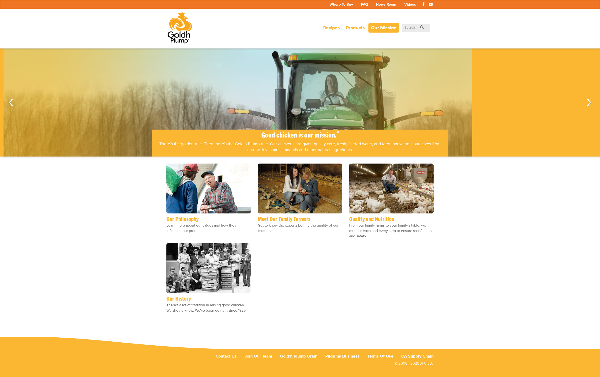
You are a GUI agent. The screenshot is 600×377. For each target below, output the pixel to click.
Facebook (423, 5)
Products (355, 28)
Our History (178, 299)
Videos (410, 4)
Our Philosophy (182, 219)
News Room (386, 4)
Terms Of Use (380, 356)
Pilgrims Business (342, 356)
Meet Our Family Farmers (284, 219)
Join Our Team (258, 356)
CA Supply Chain (417, 356)
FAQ (364, 4)
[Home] (181, 28)
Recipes (331, 28)
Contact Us (226, 356)
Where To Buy (341, 4)
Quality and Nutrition (371, 219)
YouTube (431, 5)
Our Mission (384, 28)
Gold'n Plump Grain (298, 356)
